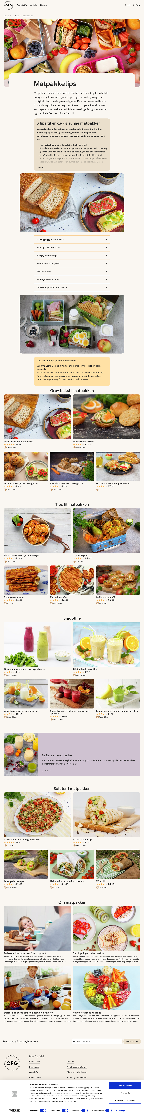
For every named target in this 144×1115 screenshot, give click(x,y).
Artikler (34, 5)
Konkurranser (35, 1077)
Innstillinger (120, 1111)
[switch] (65, 1110)
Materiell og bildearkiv (77, 1072)
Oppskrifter (22, 5)
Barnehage (34, 1067)
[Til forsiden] (8, 5)
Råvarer (44, 5)
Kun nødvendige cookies (125, 1100)
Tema (17, 16)
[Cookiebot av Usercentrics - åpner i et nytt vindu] (14, 1110)
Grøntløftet (34, 1072)
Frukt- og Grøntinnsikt (77, 1077)
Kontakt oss (34, 1061)
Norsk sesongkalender (77, 1067)
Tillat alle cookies (125, 1085)
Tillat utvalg (125, 1093)
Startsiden (8, 16)
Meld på (130, 1041)
